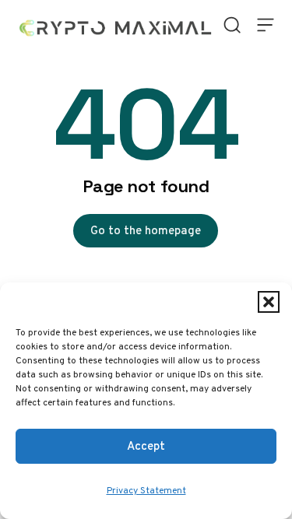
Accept (146, 445)
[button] (268, 302)
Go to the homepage (145, 230)
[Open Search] (232, 24)
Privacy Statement (146, 490)
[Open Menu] (265, 24)
